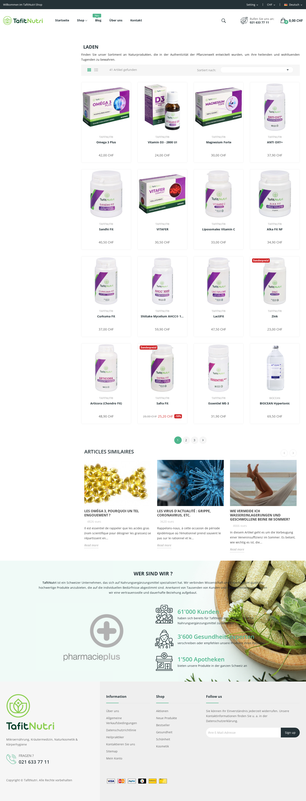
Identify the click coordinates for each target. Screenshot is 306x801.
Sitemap (112, 751)
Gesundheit (164, 732)
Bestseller (163, 725)
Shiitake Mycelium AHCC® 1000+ (162, 316)
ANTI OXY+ (275, 142)
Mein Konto (114, 758)
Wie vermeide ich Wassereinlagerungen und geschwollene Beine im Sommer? (260, 515)
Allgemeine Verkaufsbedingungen (121, 720)
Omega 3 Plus (106, 142)
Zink (275, 316)
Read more (91, 545)
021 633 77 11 (259, 22)
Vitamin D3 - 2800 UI (162, 142)
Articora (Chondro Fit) (106, 403)
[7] (222, 235)
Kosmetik (162, 746)
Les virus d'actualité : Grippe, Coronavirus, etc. (184, 513)
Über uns (112, 711)
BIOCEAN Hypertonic (275, 403)
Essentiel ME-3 (218, 403)
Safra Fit (162, 403)
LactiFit (218, 316)
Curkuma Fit (106, 316)
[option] (87, 638)
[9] (226, 235)
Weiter (203, 440)
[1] (99, 148)
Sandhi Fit (106, 229)
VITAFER (162, 229)
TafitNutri (106, 137)
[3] (106, 148)
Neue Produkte (166, 718)
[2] (102, 148)
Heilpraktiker (115, 737)
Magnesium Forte (218, 142)
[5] (113, 148)
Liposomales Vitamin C (218, 229)
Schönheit (163, 739)
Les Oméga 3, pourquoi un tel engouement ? (111, 513)
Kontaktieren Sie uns (120, 744)
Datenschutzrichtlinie (121, 730)
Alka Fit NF (275, 229)
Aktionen (162, 711)
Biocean (274, 398)
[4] (109, 148)
